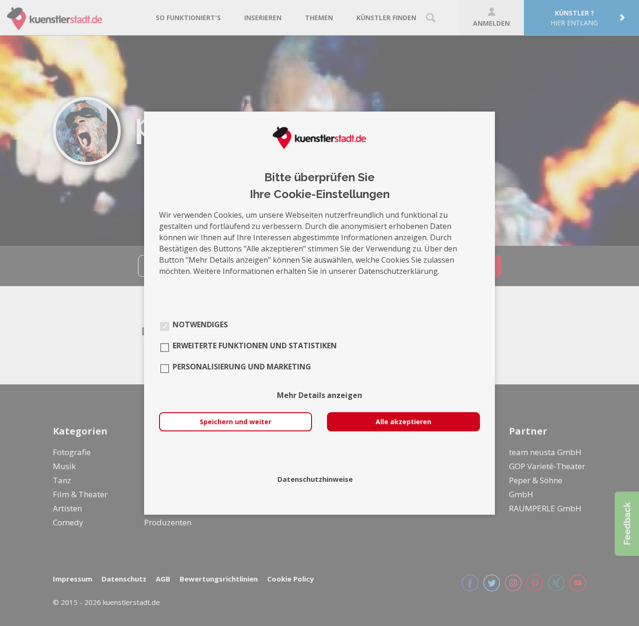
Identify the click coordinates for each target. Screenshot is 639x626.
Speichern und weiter (235, 421)
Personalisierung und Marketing (242, 366)
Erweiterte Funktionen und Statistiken (255, 345)
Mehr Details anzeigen (319, 395)
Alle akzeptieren (403, 421)
